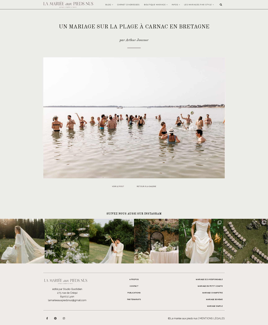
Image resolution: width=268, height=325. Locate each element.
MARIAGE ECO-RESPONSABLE (209, 279)
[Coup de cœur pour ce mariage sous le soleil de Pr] (201, 241)
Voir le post (118, 186)
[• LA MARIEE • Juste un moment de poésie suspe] (22, 241)
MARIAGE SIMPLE (215, 306)
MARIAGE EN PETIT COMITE (210, 286)
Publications (134, 293)
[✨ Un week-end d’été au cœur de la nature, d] (111, 241)
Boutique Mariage (155, 5)
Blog (108, 5)
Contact (134, 286)
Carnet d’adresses (128, 5)
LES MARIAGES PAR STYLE (198, 5)
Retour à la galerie (146, 186)
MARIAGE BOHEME (214, 299)
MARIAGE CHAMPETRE (212, 293)
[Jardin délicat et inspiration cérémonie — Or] (245, 241)
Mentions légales (212, 318)
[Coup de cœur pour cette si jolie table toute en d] (156, 241)
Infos (175, 5)
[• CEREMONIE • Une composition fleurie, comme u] (67, 241)
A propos (134, 279)
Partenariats (134, 299)
